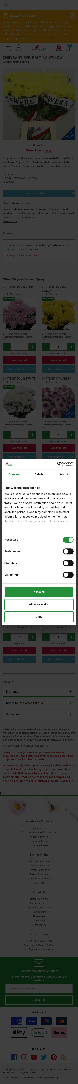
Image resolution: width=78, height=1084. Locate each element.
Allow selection (39, 604)
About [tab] (64, 474)
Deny (39, 616)
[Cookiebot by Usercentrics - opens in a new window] (57, 464)
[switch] (68, 551)
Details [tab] (39, 474)
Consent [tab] (14, 474)
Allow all (39, 592)
